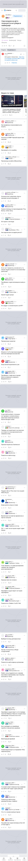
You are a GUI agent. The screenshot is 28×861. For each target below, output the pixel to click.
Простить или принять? (15, 428)
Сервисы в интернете (15, 526)
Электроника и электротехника (15, 670)
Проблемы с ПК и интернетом (15, 230)
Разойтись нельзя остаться (15, 736)
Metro (11, 724)
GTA (10, 147)
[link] (12, 106)
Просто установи (14, 809)
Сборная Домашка (14, 219)
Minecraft (11, 303)
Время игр (9, 18)
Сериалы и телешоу (15, 563)
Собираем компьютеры (15, 747)
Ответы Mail (12, 292)
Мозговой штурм (14, 601)
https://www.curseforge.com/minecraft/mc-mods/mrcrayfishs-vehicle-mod (14, 58)
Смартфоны (11, 338)
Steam (11, 158)
